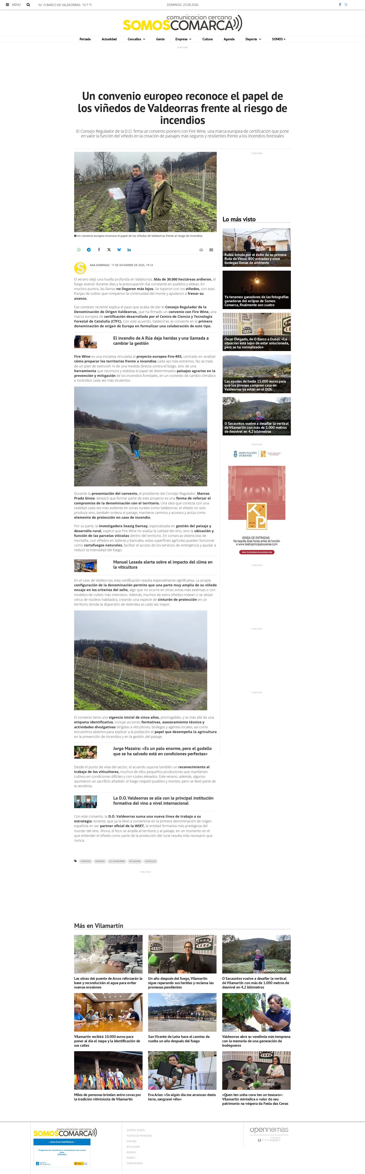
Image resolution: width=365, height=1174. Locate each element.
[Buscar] (28, 4)
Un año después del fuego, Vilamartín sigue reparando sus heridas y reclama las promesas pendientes (181, 983)
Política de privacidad (139, 1135)
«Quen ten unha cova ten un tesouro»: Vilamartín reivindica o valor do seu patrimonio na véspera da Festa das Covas (255, 1099)
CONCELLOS (150, 861)
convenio (86, 861)
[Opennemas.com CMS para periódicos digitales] (269, 1134)
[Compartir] (329, 5)
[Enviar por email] (211, 249)
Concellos (135, 39)
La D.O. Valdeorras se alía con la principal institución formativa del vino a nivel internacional (163, 800)
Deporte (252, 39)
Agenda (229, 39)
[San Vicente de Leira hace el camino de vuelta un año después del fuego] (182, 1012)
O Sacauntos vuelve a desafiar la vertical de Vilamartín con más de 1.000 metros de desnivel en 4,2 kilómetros (257, 427)
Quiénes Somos (136, 1130)
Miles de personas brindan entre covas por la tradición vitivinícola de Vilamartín (107, 1097)
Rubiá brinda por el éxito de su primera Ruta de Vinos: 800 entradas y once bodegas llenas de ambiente (255, 258)
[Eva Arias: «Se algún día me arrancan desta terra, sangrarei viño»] (182, 1070)
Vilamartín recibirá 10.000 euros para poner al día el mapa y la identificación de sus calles (107, 1041)
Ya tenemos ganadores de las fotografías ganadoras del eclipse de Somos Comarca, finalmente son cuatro (257, 300)
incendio (100, 861)
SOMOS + (278, 39)
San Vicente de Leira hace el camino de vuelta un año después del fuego (178, 1038)
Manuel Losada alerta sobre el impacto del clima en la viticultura (163, 564)
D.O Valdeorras (117, 861)
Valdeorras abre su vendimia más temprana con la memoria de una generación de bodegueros (256, 1041)
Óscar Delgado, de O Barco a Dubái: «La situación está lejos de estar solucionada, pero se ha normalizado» (257, 343)
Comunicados (135, 1163)
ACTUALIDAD (134, 861)
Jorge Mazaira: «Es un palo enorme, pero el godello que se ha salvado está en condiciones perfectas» (162, 751)
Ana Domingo (100, 265)
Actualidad (109, 39)
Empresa (181, 39)
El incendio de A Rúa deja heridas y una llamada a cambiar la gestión (161, 340)
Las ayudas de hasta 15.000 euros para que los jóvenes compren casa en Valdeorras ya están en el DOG (255, 385)
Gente (160, 39)
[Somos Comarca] (182, 22)
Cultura (207, 39)
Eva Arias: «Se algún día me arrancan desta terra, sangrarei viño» (182, 1097)
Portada (85, 39)
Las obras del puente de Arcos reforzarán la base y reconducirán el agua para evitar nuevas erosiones (108, 983)
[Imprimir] (201, 249)
